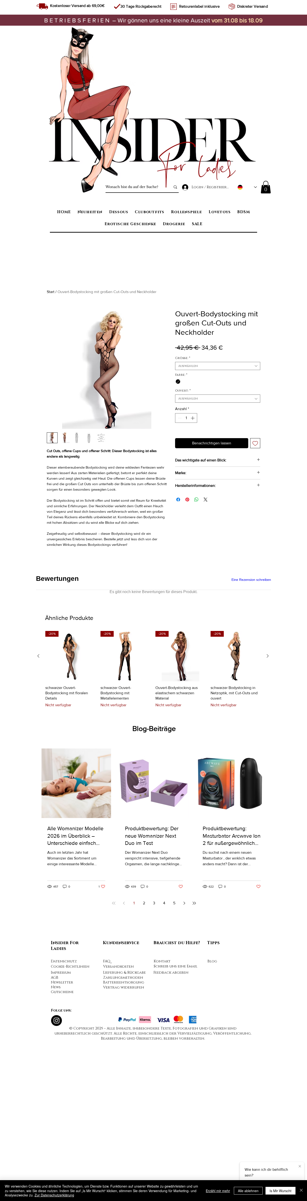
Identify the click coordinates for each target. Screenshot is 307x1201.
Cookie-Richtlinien (70, 1126)
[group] (153, 829)
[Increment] (193, 418)
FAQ (106, 1121)
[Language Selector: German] (247, 187)
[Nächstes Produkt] (268, 816)
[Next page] (184, 1063)
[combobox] (217, 366)
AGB (54, 1137)
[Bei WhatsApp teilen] (196, 499)
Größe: (182, 358)
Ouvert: (183, 391)
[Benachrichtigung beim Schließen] (300, 1166)
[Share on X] (205, 499)
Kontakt (162, 1121)
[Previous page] (123, 1063)
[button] (265, 187)
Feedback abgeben (171, 1132)
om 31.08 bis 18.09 (238, 20)
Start (50, 292)
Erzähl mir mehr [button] (218, 1190)
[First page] (113, 1063)
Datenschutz (64, 1121)
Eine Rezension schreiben (251, 579)
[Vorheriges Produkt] (38, 816)
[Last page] (194, 1063)
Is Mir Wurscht (280, 1190)
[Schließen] (301, 1190)
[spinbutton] (186, 418)
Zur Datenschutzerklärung (54, 1195)
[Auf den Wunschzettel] (255, 443)
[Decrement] (179, 418)
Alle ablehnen (248, 1190)
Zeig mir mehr (80, 619)
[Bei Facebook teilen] (178, 499)
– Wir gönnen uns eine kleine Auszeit (128, 20)
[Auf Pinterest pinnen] (187, 499)
